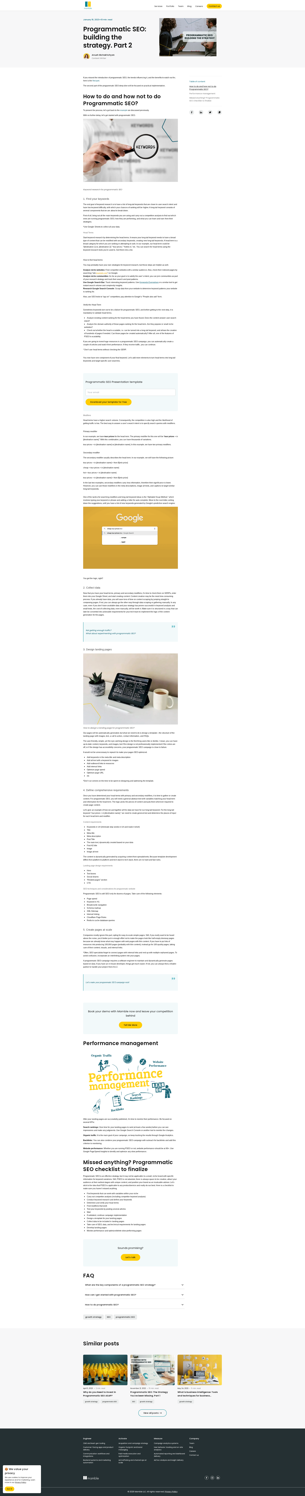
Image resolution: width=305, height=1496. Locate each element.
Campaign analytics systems (166, 1443)
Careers (199, 6)
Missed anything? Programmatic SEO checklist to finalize (204, 99)
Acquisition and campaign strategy (133, 1443)
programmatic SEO (125, 1317)
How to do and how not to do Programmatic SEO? (202, 88)
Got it (9, 1489)
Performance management (202, 93)
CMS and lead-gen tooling (94, 1443)
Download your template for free (108, 401)
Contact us (214, 6)
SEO (109, 1317)
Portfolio (170, 6)
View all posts (151, 1412)
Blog (189, 6)
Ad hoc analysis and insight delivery (168, 1460)
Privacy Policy (20, 1482)
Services (158, 6)
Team (180, 6)
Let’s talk (130, 1257)
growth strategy (93, 1317)
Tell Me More (130, 1024)
